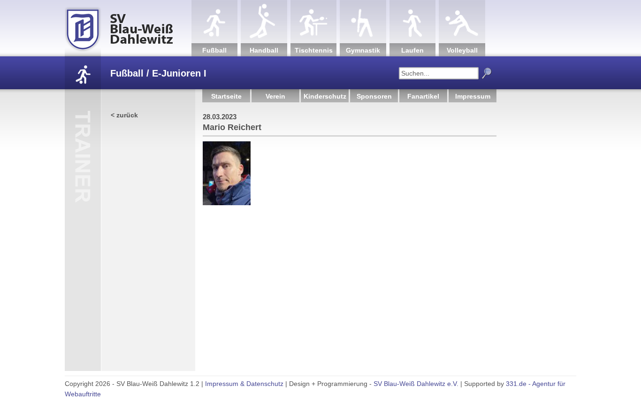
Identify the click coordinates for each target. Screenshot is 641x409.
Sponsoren (374, 96)
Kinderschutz (325, 96)
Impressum (472, 96)
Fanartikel (423, 96)
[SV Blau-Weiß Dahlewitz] (128, 28)
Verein (275, 96)
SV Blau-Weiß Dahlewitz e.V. (416, 383)
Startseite (226, 96)
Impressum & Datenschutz (244, 383)
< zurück (124, 115)
